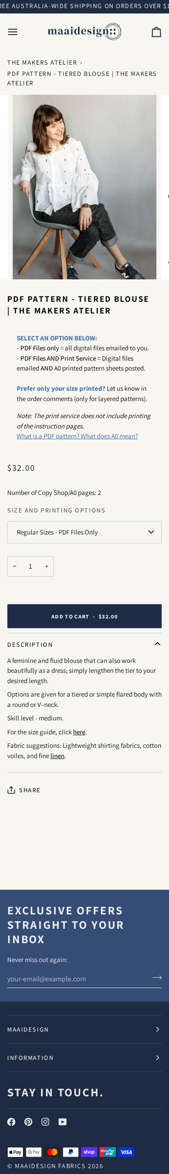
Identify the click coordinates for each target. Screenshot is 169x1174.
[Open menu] (20, 31)
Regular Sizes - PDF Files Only (57, 532)
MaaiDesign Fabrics (51, 1165)
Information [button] (30, 1057)
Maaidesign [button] (28, 1029)
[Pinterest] (28, 1122)
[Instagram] (45, 1122)
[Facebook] (11, 1122)
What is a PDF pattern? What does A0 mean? (77, 436)
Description (30, 644)
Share (30, 790)
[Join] (154, 978)
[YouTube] (63, 1122)
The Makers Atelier (42, 62)
